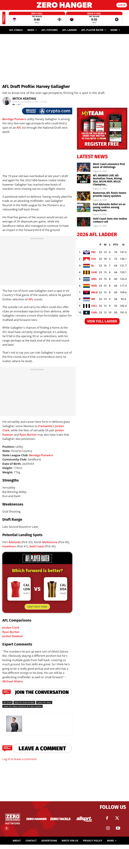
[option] (37, 18)
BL (92, 265)
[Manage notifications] (6, 828)
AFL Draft (7, 702)
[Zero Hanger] (64, 5)
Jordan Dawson (12, 636)
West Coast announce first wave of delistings (109, 165)
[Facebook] (107, 818)
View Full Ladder (102, 321)
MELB (94, 292)
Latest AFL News (44, 702)
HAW (94, 272)
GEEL (94, 279)
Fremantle (45, 426)
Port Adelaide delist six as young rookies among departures (109, 207)
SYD (93, 258)
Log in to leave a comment (19, 759)
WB (93, 299)
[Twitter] (117, 818)
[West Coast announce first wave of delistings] (83, 167)
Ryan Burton (28, 434)
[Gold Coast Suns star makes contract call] (83, 221)
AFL (19, 127)
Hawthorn (9, 546)
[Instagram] (108, 828)
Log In (121, 5)
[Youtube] (118, 828)
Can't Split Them (37, 606)
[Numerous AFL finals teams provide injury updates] (83, 196)
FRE (93, 252)
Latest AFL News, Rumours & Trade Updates (22, 706)
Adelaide (15, 542)
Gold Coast (36, 546)
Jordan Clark (10, 627)
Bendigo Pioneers (14, 119)
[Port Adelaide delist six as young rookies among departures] (83, 207)
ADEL (94, 285)
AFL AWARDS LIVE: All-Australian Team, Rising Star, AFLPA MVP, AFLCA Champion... (107, 180)
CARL (94, 312)
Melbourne (49, 542)
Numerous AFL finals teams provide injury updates (109, 194)
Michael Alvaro (12, 681)
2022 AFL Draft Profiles (24, 702)
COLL (94, 305)
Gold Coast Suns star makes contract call (110, 220)
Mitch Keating (24, 98)
